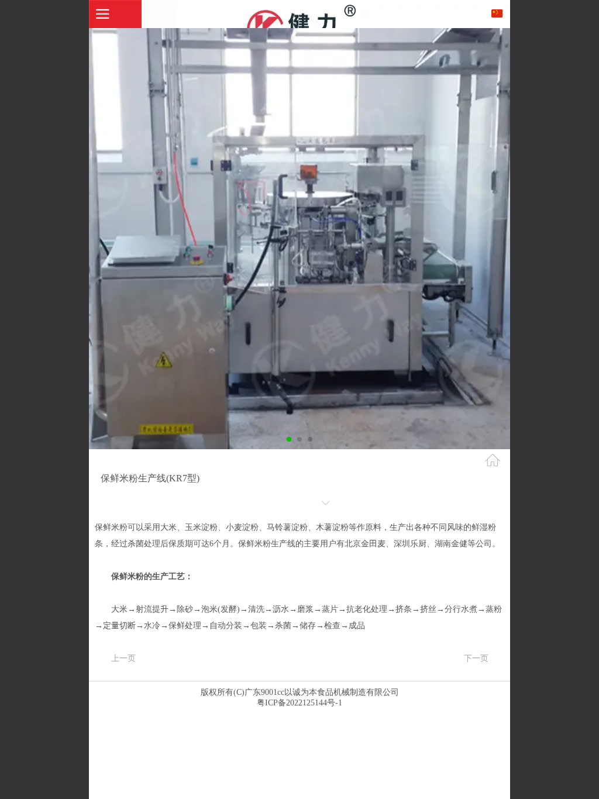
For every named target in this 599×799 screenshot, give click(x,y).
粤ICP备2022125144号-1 (299, 702)
